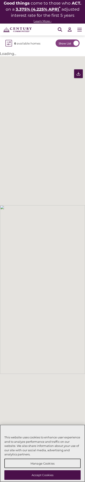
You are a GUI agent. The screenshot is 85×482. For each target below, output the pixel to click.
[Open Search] (60, 29)
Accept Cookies (43, 475)
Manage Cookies (42, 463)
